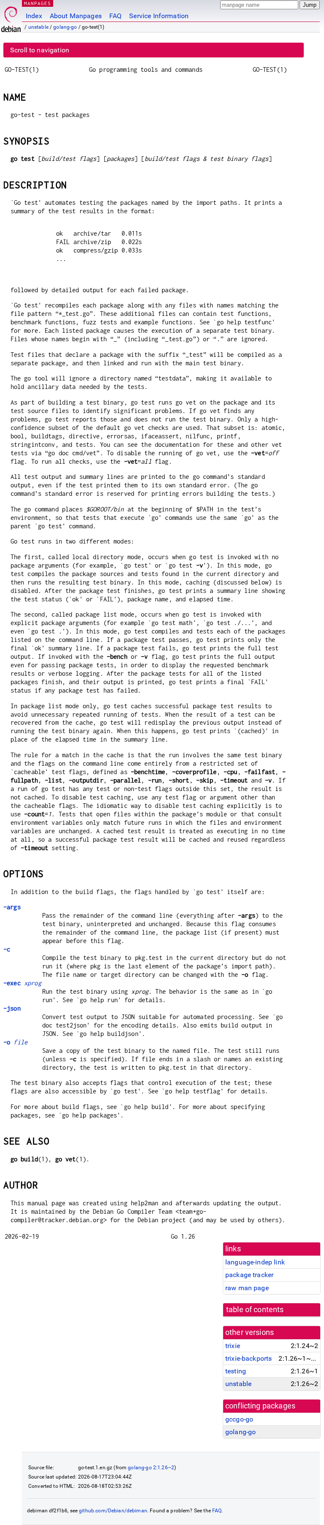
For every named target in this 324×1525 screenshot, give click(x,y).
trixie (232, 1346)
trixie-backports (248, 1358)
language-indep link (255, 1262)
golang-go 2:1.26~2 (151, 1468)
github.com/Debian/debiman (113, 1511)
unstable (38, 27)
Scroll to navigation (39, 50)
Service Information (159, 16)
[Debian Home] (11, 17)
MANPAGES (37, 3)
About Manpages (76, 16)
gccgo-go (239, 1419)
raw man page (247, 1288)
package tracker (249, 1275)
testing (235, 1371)
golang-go (65, 27)
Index (34, 16)
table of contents (255, 1309)
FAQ (115, 16)
